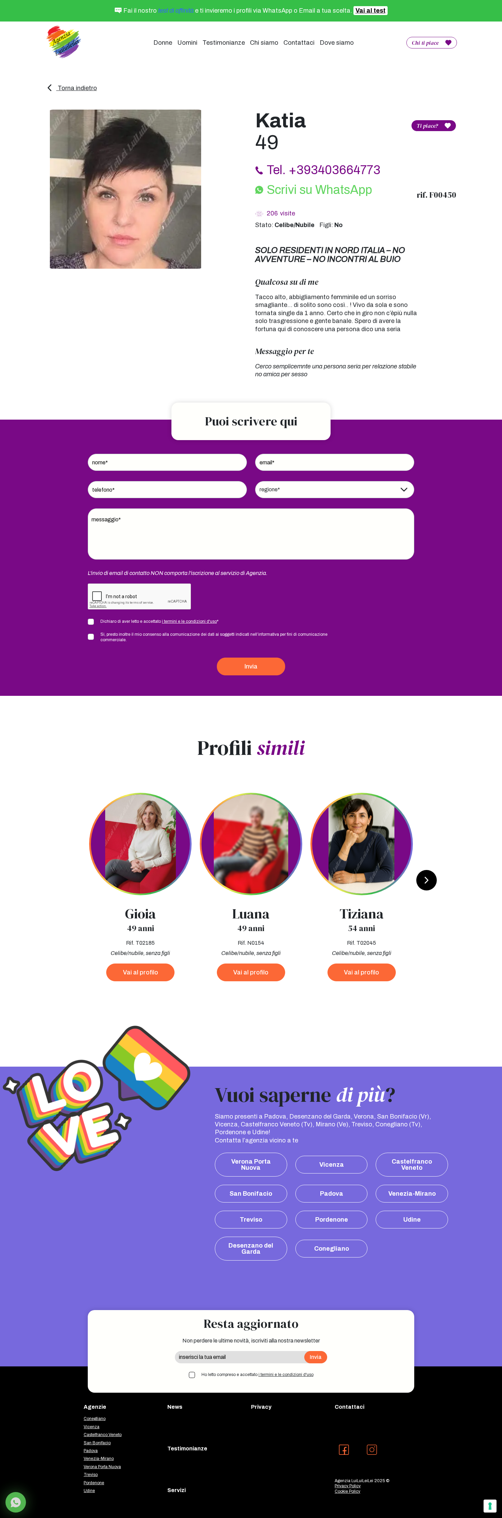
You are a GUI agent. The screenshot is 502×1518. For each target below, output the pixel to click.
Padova (331, 1193)
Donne (162, 42)
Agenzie (95, 1407)
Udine (412, 1219)
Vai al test (370, 10)
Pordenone (331, 1219)
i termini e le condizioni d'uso (189, 621)
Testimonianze (224, 42)
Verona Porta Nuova (251, 1164)
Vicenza (331, 1164)
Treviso (251, 1219)
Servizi (176, 1490)
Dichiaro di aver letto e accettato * (159, 621)
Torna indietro (76, 88)
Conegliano (331, 1248)
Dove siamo (337, 42)
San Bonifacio (250, 1193)
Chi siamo (264, 42)
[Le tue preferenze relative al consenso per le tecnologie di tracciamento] (490, 1506)
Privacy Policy (348, 1486)
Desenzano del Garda (250, 1248)
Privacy (261, 1407)
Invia (251, 666)
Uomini (187, 42)
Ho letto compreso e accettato (257, 1374)
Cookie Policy (347, 1491)
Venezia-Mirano (412, 1193)
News (174, 1407)
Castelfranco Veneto (412, 1164)
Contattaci (299, 42)
